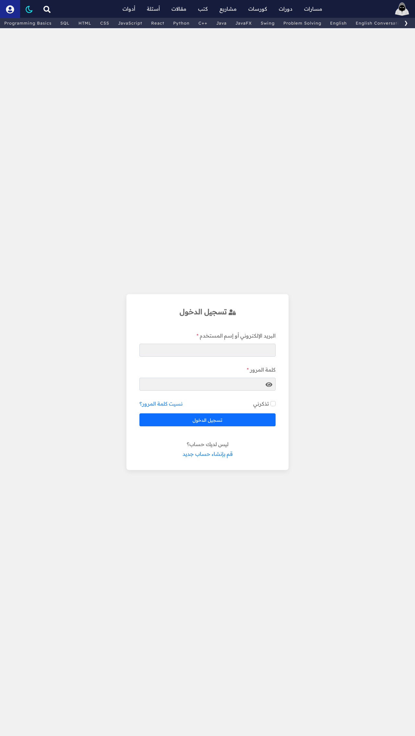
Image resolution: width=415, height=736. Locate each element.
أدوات (129, 9)
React (157, 23)
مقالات (179, 9)
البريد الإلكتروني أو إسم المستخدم (238, 335)
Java (221, 23)
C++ (203, 23)
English (338, 23)
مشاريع (228, 9)
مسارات (313, 9)
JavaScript (130, 23)
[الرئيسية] (402, 9)
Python (181, 23)
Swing (268, 23)
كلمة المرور (263, 369)
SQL (65, 23)
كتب (203, 9)
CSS (104, 23)
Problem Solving (302, 23)
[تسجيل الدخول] (10, 9)
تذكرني (261, 403)
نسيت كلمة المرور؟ (161, 403)
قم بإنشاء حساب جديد (208, 454)
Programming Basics (28, 23)
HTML (84, 23)
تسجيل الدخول (207, 420)
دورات (285, 9)
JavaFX (243, 23)
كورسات (257, 9)
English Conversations (381, 23)
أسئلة (153, 9)
